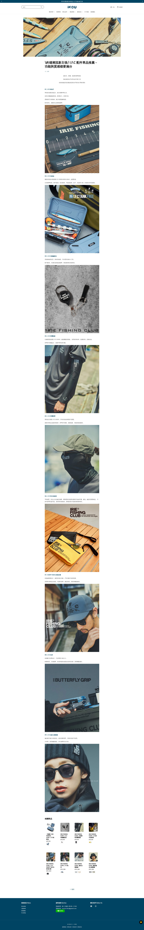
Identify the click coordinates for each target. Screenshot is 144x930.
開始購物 (72, 12)
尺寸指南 (86, 12)
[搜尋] (41, 7)
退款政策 (75, 927)
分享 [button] (48, 71)
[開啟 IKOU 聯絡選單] (141, 922)
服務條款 (64, 927)
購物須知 (80, 927)
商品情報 (23, 906)
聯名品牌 (64, 12)
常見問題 (23, 913)
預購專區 (58, 12)
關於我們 (51, 12)
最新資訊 (79, 12)
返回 (73, 889)
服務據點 (93, 12)
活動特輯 (23, 908)
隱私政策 (69, 927)
